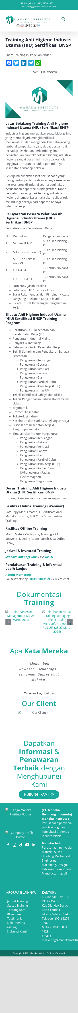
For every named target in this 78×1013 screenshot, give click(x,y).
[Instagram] (14, 845)
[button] (8, 622)
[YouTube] (27, 845)
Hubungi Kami (17, 931)
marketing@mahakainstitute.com (39, 6)
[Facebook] (8, 845)
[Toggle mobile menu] (71, 19)
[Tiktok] (21, 845)
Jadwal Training (17, 901)
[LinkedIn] (33, 845)
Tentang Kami (16, 910)
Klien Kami (14, 914)
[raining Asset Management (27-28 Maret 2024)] (20, 612)
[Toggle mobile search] (63, 19)
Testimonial (15, 918)
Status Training (17, 905)
